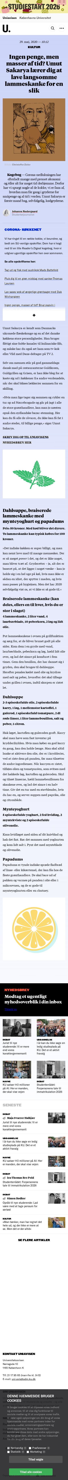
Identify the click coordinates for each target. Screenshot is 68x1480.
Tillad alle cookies (31, 1471)
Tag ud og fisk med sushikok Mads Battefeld (31, 270)
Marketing (37, 1451)
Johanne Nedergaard (25, 211)
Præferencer (40, 1447)
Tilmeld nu (11, 1009)
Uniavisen (10, 17)
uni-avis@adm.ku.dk (24, 1379)
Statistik (17, 1451)
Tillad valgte (35, 1459)
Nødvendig (18, 1447)
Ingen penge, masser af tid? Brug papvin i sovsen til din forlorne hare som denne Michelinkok (30, 309)
